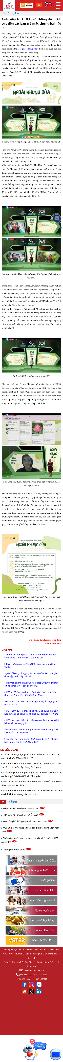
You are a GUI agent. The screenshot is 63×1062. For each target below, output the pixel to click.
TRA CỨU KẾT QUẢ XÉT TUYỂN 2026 (21, 814)
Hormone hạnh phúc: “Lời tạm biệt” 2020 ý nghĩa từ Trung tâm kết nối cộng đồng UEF (31, 684)
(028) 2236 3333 (40, 974)
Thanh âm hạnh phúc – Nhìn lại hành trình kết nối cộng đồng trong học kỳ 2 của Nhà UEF (30, 656)
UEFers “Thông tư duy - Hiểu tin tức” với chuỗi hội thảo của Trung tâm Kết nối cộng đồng (30, 694)
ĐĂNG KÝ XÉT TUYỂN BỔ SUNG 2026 (21, 808)
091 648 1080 (41, 979)
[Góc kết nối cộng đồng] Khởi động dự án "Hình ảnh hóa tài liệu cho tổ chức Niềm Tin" (31, 740)
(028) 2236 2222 (25, 974)
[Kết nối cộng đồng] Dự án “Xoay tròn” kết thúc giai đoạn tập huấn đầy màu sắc (30, 675)
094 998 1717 (28, 979)
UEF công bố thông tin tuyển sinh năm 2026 (25, 821)
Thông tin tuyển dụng (14, 849)
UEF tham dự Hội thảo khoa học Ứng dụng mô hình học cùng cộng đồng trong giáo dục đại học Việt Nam (31, 712)
